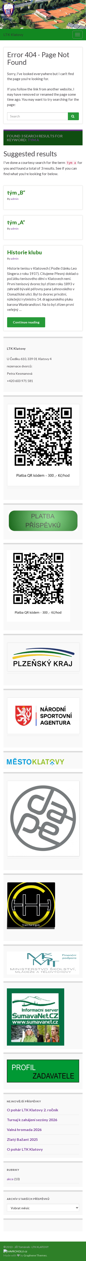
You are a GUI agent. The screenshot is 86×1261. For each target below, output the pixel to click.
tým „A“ (16, 222)
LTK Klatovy (13, 34)
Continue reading (26, 322)
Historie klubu (24, 252)
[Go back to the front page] (43, 14)
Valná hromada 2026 (24, 1129)
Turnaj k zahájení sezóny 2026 (32, 1119)
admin (15, 199)
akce (10, 1179)
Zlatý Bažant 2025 (22, 1139)
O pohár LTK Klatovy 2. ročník (32, 1110)
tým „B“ (16, 192)
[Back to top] (75, 1250)
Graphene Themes (35, 1255)
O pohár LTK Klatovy (25, 1149)
